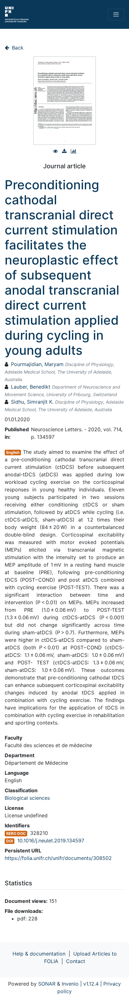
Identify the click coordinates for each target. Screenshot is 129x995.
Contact (75, 961)
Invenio (70, 984)
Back (16, 48)
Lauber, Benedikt (30, 387)
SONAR (46, 984)
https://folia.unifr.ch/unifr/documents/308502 (58, 858)
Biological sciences (27, 798)
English (12, 452)
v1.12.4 (91, 984)
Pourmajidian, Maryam (37, 364)
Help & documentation (39, 953)
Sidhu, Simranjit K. (32, 402)
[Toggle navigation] (116, 14)
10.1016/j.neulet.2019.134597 (50, 840)
